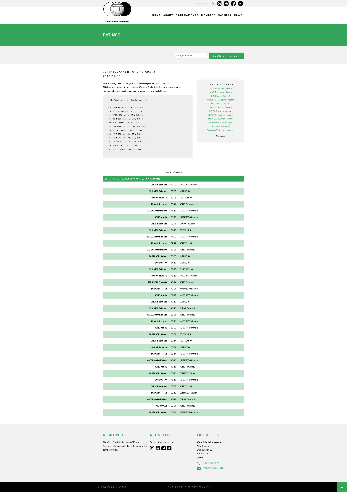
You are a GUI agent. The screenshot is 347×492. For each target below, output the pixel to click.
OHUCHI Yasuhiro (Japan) (220, 107)
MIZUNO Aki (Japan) (220, 103)
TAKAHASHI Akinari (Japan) (220, 119)
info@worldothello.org (213, 468)
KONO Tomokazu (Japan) (220, 92)
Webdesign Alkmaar (114, 487)
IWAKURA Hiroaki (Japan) (220, 88)
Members (208, 15)
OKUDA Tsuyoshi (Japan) (220, 111)
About (168, 15)
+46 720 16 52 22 (211, 463)
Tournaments (187, 15)
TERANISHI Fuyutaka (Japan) (220, 122)
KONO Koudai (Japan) (220, 96)
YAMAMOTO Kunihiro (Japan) (220, 130)
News (238, 15)
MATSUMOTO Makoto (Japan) (220, 100)
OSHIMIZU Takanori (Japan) (220, 115)
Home (156, 15)
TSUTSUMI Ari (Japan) (220, 126)
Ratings (224, 15)
